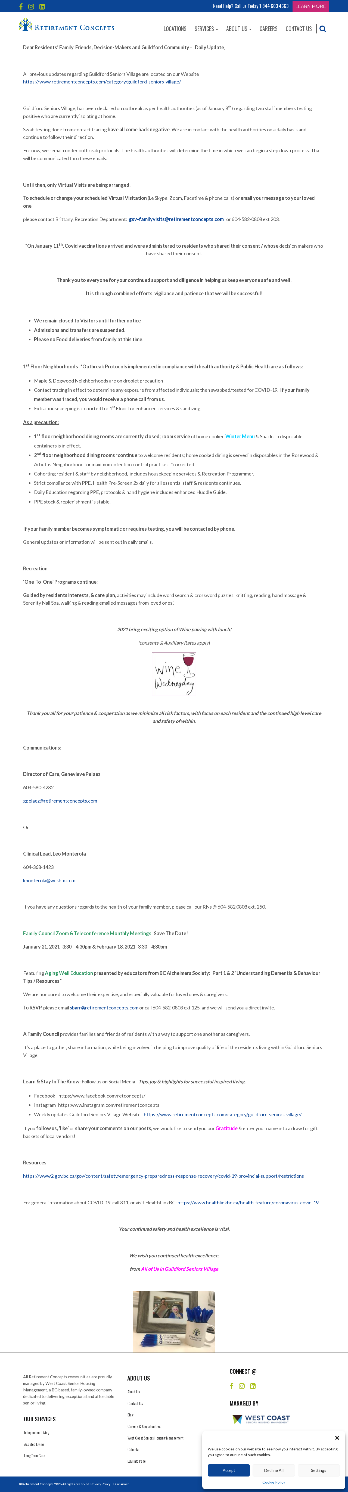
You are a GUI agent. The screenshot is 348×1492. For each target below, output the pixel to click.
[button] (337, 1438)
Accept (229, 1470)
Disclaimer (121, 1484)
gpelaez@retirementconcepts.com (60, 801)
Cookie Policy (273, 1482)
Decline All (274, 1470)
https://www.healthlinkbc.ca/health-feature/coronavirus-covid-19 (248, 1202)
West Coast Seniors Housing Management (156, 1438)
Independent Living (36, 1432)
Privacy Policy (100, 1484)
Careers (269, 28)
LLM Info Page (137, 1461)
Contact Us (299, 28)
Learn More (311, 6)
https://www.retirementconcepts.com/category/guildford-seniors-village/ (102, 82)
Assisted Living (34, 1444)
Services (205, 28)
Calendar (134, 1449)
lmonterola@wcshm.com (49, 880)
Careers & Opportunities (144, 1426)
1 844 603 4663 (273, 5)
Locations (175, 28)
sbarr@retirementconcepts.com (104, 1008)
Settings (318, 1470)
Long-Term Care (34, 1455)
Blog (130, 1415)
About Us (237, 28)
